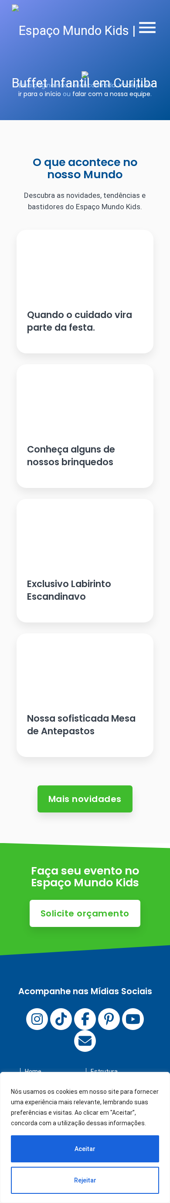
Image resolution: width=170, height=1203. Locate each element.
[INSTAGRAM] (37, 1019)
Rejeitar (85, 1180)
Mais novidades (85, 799)
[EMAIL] (85, 1041)
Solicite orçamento (85, 913)
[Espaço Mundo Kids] (91, 56)
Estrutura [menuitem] (104, 1071)
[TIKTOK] (61, 1019)
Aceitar (85, 1148)
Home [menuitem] (33, 1071)
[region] (85, 1137)
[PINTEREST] (109, 1019)
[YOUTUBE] (133, 1019)
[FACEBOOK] (85, 1019)
